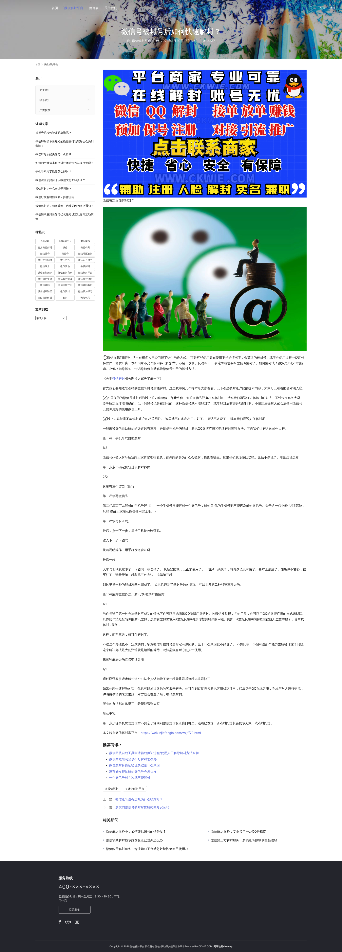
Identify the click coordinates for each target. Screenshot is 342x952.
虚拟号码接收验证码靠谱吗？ (53, 132)
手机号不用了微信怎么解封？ (53, 171)
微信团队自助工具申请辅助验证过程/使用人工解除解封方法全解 (154, 753)
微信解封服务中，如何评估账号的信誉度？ (136, 831)
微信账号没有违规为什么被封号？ (139, 799)
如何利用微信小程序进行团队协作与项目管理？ (64, 162)
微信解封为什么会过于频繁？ (53, 188)
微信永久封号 (85, 259)
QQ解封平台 (65, 241)
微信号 (65, 253)
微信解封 (118, 378)
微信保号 (85, 247)
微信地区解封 (85, 253)
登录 (323, 8)
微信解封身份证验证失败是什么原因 (134, 765)
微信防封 (65, 291)
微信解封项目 (85, 278)
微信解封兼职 (45, 272)
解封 (65, 297)
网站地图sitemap (223, 946)
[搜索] (311, 8)
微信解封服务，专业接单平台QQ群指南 (238, 831)
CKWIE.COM (205, 946)
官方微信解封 (45, 247)
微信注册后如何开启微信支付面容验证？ (60, 180)
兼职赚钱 (85, 241)
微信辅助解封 (85, 285)
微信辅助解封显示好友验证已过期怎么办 (134, 840)
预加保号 (85, 297)
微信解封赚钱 (65, 278)
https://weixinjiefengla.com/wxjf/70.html (171, 733)
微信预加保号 (85, 291)
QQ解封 (45, 241)
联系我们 (44, 100)
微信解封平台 (73, 8)
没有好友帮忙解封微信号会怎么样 (133, 771)
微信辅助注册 (65, 285)
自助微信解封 (45, 297)
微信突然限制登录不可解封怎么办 (133, 759)
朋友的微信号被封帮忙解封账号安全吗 (142, 807)
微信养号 (45, 253)
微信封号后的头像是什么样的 (53, 154)
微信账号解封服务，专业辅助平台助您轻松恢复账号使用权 (147, 849)
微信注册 (45, 266)
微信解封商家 (65, 272)
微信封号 (65, 259)
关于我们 (110, 8)
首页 (55, 8)
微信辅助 (45, 285)
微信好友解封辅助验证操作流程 (54, 197)
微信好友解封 (45, 259)
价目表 (94, 8)
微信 (65, 247)
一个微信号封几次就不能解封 (129, 778)
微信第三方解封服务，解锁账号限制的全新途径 (244, 840)
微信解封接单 (45, 278)
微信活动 (65, 266)
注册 (333, 8)
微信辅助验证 (45, 291)
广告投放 (44, 110)
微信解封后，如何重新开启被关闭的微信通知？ (64, 205)
